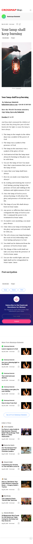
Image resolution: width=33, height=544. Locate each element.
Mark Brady (7, 496)
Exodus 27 (5, 117)
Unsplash (18, 88)
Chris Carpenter (8, 426)
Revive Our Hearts (9, 445)
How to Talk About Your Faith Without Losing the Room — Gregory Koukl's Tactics (10, 484)
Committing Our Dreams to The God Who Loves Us (10, 465)
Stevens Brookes (9, 513)
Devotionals (6, 38)
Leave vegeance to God (10, 349)
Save (5, 290)
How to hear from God (9, 403)
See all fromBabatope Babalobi (16, 415)
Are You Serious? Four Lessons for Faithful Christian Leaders (9, 449)
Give (21, 290)
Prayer (13, 38)
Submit (16, 321)
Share (14, 290)
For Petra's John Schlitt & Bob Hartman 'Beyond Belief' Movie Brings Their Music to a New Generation (10, 432)
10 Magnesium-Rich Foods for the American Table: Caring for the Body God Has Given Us (10, 518)
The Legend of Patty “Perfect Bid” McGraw (9, 499)
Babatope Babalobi (13, 16)
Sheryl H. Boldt (8, 462)
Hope (5, 479)
